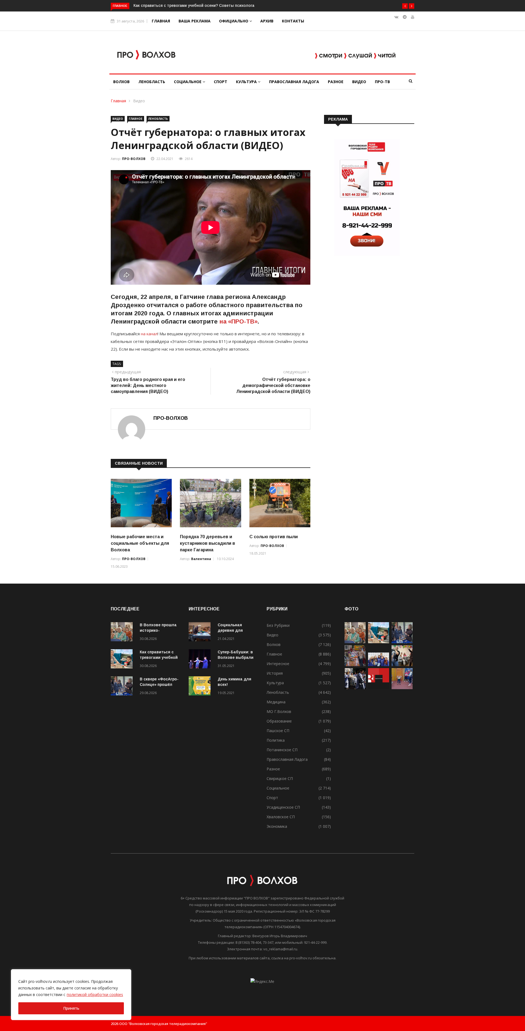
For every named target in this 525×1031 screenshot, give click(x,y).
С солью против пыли (273, 536)
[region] (71, 994)
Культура (247, 81)
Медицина (276, 701)
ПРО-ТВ (382, 81)
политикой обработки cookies (95, 994)
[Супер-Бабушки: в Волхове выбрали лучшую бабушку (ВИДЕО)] (201, 659)
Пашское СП (278, 730)
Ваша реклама (195, 21)
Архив (266, 21)
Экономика (277, 826)
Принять (71, 1008)
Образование (279, 721)
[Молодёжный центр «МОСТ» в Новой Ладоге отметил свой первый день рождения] (402, 664)
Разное (335, 81)
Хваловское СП (281, 816)
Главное (135, 119)
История (275, 673)
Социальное (188, 81)
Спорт (220, 81)
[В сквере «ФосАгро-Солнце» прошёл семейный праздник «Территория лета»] (123, 686)
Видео (359, 81)
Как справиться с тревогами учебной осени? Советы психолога (193, 5)
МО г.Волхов (279, 711)
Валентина (201, 559)
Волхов (121, 81)
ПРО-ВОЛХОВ (133, 158)
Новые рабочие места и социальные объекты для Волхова (140, 543)
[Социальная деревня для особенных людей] (201, 632)
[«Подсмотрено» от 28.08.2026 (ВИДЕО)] (378, 687)
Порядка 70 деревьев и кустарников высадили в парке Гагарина (207, 543)
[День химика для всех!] (201, 686)
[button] (405, 6)
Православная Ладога (294, 81)
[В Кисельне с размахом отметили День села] (355, 664)
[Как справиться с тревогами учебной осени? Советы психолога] (123, 659)
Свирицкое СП (280, 778)
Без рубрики (278, 625)
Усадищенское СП (283, 807)
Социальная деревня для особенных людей (235, 630)
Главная (161, 21)
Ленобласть (151, 81)
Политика (276, 740)
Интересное (278, 663)
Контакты (293, 21)
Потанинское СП (282, 749)
